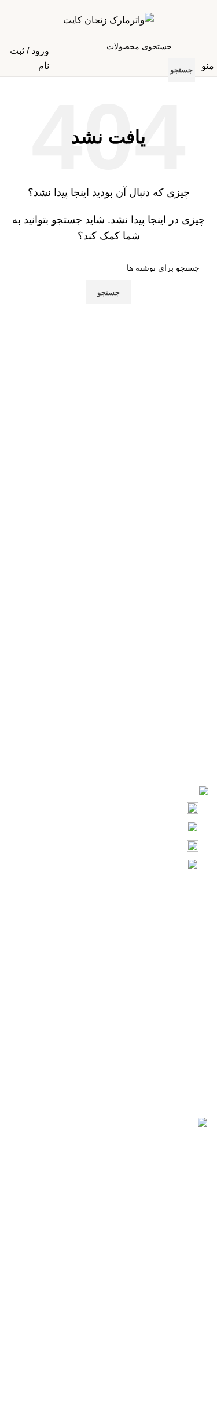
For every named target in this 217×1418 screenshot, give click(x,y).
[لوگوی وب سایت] (108, 19)
